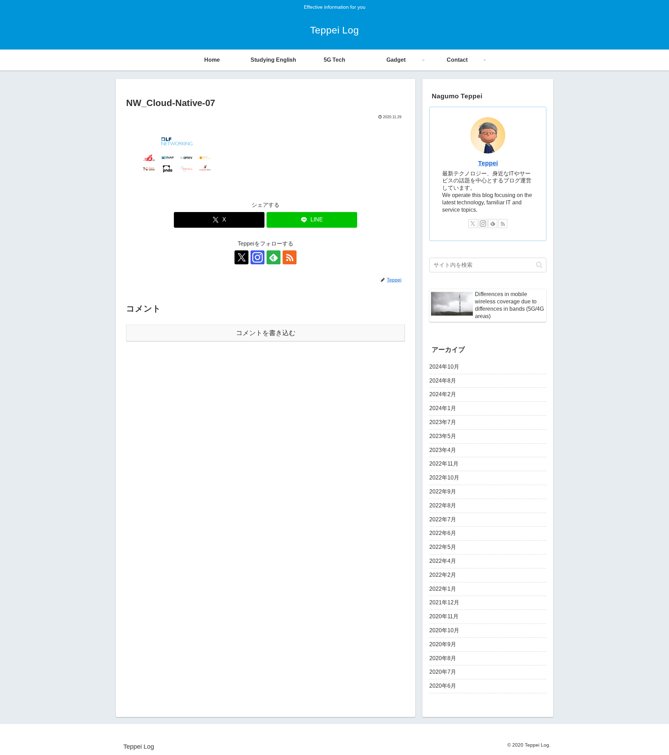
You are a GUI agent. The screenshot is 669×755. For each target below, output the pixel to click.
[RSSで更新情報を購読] (290, 257)
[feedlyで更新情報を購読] (273, 257)
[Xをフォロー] (241, 257)
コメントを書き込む (265, 333)
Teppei (488, 163)
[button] (539, 265)
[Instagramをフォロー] (257, 257)
